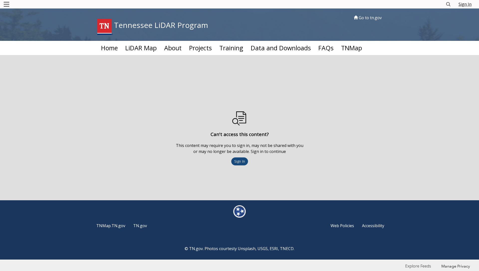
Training (231, 48)
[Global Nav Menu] (6, 4)
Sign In (465, 4)
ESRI (274, 248)
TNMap (351, 48)
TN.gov (140, 225)
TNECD (287, 248)
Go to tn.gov (370, 17)
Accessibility (373, 225)
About (173, 48)
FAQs (326, 48)
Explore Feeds (418, 266)
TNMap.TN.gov (110, 225)
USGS (262, 248)
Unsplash (246, 248)
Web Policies (342, 225)
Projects (200, 48)
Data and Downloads (281, 48)
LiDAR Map (141, 48)
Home (109, 48)
